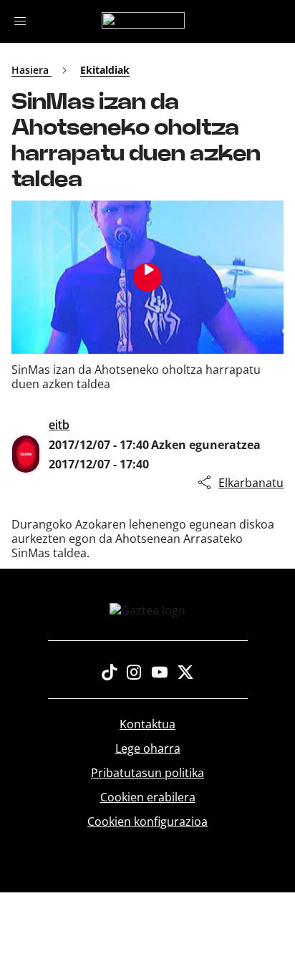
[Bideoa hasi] (147, 277)
